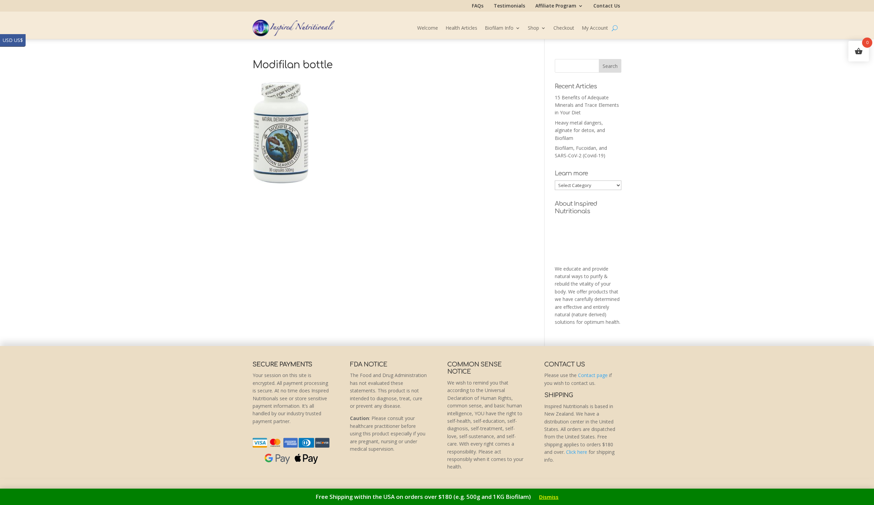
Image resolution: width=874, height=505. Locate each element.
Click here (576, 452)
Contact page (593, 375)
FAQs (477, 6)
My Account (595, 28)
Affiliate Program (555, 6)
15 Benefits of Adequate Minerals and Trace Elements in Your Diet (587, 105)
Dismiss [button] (549, 496)
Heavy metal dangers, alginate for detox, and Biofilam (580, 130)
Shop (533, 28)
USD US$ (14, 39)
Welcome (427, 28)
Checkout (563, 28)
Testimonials (509, 6)
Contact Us (606, 6)
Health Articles (461, 28)
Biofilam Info (499, 28)
